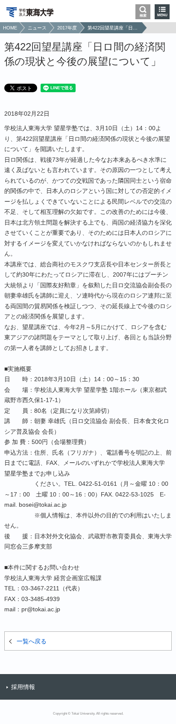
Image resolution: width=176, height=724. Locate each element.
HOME (10, 27)
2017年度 (67, 27)
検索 (143, 16)
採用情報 (23, 686)
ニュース (37, 27)
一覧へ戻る (32, 641)
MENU (162, 15)
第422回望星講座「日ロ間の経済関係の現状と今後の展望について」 (114, 27)
